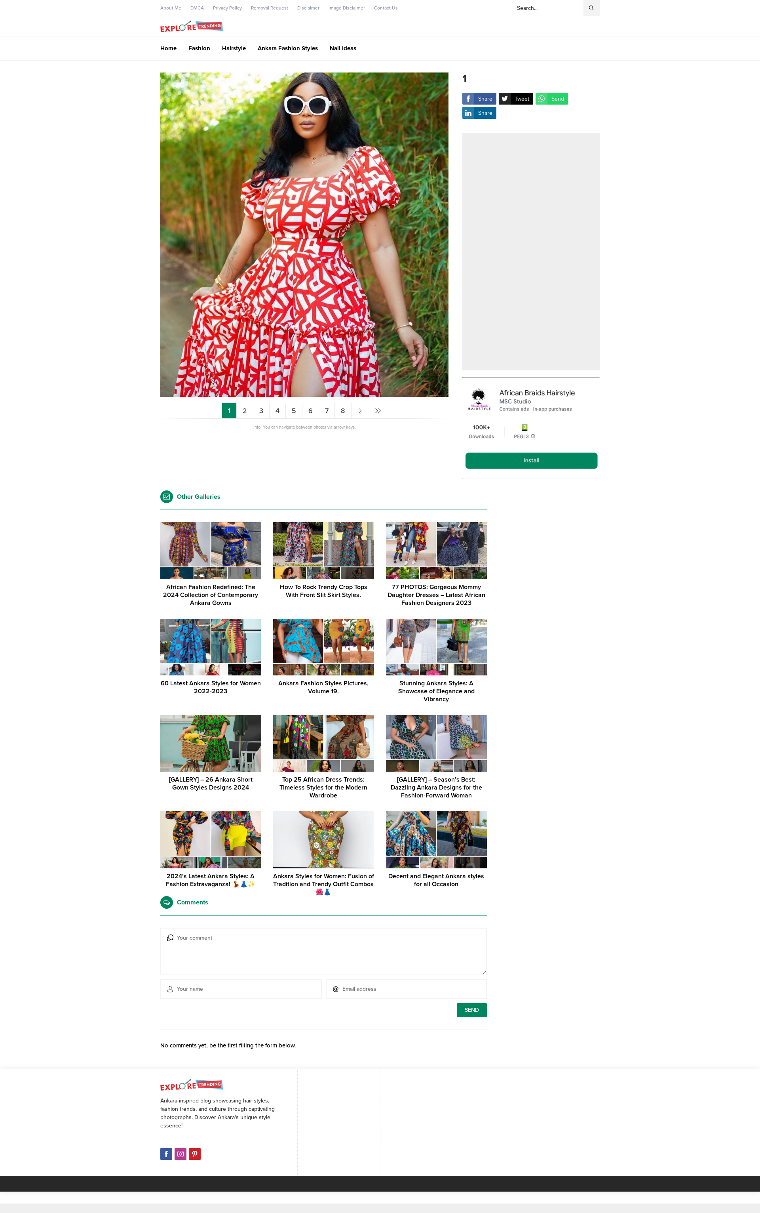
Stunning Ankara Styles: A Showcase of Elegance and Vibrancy (436, 691)
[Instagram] (180, 1154)
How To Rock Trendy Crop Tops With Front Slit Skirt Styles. (323, 591)
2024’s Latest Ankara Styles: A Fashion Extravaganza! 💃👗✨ (211, 880)
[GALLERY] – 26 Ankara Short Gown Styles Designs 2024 (211, 784)
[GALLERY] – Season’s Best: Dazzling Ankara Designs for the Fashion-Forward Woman (436, 787)
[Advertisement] (531, 251)
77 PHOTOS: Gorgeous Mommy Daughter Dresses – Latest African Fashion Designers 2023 (436, 595)
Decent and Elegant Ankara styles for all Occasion (436, 880)
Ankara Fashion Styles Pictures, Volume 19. (323, 687)
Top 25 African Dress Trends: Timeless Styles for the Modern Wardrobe (323, 787)
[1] (304, 393)
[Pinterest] (195, 1154)
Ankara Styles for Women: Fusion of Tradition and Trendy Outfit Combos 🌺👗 (323, 884)
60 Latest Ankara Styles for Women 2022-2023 (211, 687)
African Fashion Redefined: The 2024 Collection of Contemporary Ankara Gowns (210, 595)
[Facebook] (166, 1154)
